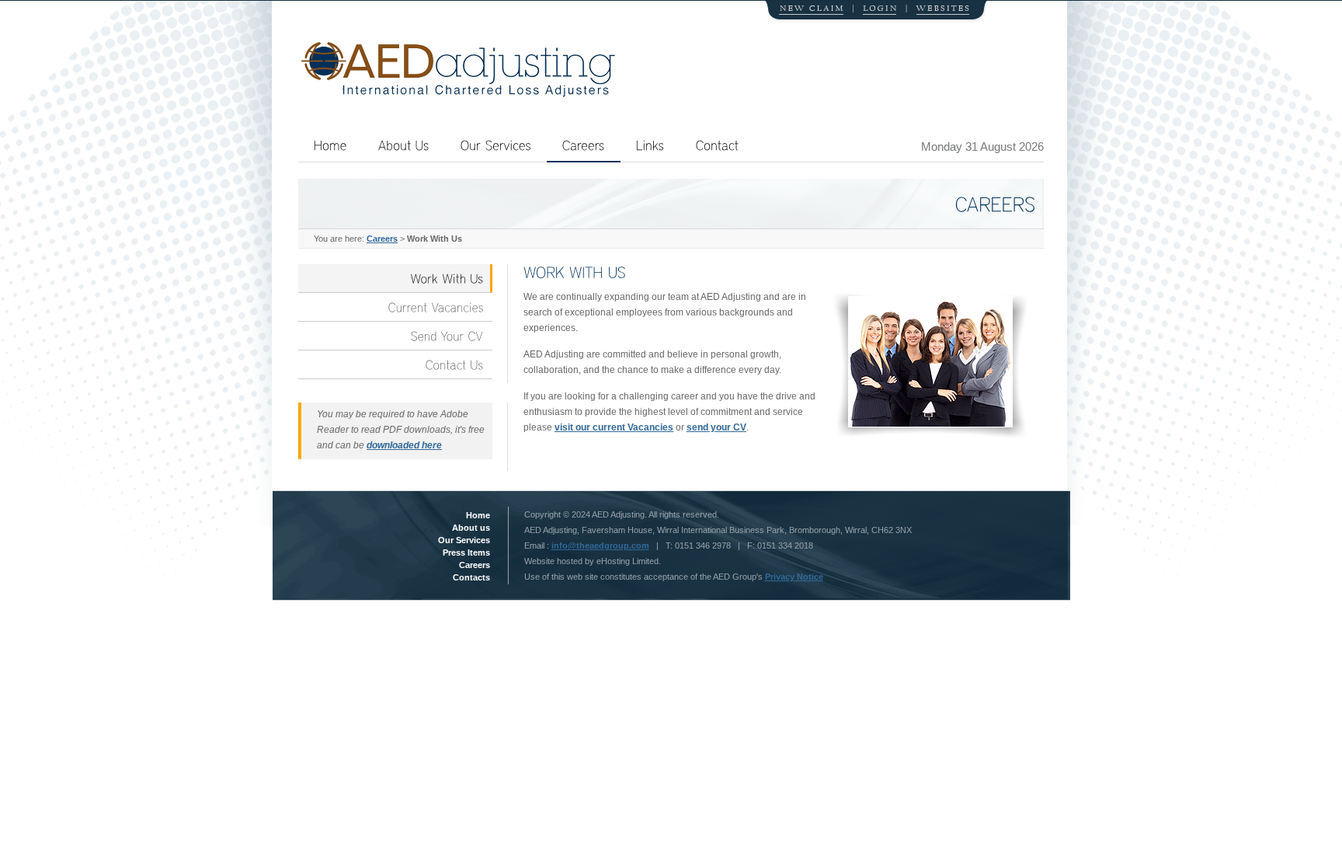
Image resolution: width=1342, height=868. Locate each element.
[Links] (650, 145)
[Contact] (717, 145)
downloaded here (404, 445)
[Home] (330, 145)
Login (876, 12)
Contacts (471, 577)
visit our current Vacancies (614, 427)
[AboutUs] (404, 145)
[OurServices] (496, 145)
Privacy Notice (794, 576)
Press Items (466, 552)
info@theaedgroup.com (600, 545)
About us (471, 527)
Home (478, 515)
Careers (382, 238)
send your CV (716, 427)
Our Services (464, 540)
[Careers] (584, 150)
